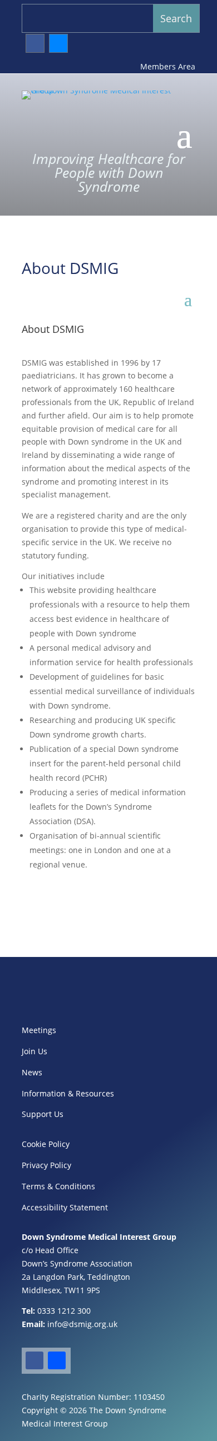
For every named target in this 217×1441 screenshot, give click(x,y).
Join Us (34, 1051)
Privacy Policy (46, 1165)
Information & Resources (68, 1093)
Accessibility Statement (65, 1207)
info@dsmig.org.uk (82, 1324)
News (32, 1072)
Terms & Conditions (58, 1186)
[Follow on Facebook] (35, 43)
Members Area (167, 66)
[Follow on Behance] (58, 43)
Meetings (39, 1030)
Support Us (42, 1114)
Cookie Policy (46, 1144)
